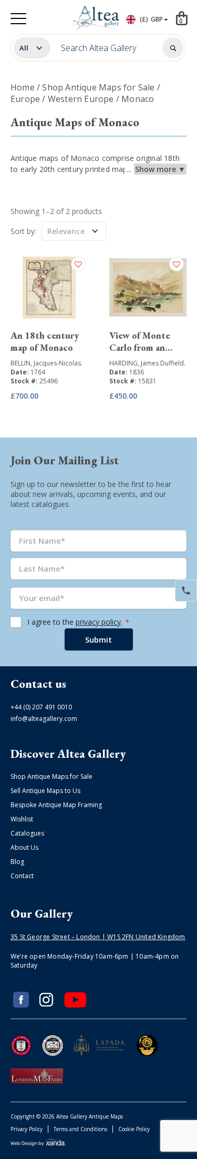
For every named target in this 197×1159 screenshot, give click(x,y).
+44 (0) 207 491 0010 (41, 707)
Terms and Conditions (80, 1129)
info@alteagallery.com (44, 718)
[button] (79, 264)
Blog (17, 861)
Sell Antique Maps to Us (45, 790)
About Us (24, 847)
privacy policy (98, 622)
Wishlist (22, 819)
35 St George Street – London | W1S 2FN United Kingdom (98, 936)
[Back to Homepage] (96, 18)
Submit (98, 639)
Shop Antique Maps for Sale (98, 87)
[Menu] (18, 18)
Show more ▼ (160, 169)
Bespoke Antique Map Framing (56, 804)
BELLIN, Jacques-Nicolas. (46, 363)
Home (23, 87)
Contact (22, 875)
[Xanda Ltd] (38, 1144)
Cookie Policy (134, 1129)
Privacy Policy (27, 1129)
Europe (25, 99)
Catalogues (27, 833)
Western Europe (81, 99)
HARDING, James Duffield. (147, 363)
